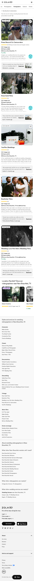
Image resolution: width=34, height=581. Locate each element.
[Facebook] (2, 528)
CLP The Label (5, 412)
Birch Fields (5, 435)
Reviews (4, 541)
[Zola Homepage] (8, 2)
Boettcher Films (6, 398)
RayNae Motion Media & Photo (9, 428)
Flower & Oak (5, 418)
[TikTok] (13, 528)
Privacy (3, 560)
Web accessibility (6, 567)
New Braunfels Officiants (8, 455)
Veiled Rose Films (6, 378)
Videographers (17, 6)
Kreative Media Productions (9, 366)
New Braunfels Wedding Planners (10, 468)
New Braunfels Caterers (8, 462)
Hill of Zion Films (6, 331)
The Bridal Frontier (6, 334)
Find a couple (5, 516)
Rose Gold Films (6, 395)
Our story (4, 539)
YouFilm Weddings (6, 404)
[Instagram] (10, 528)
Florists (30, 6)
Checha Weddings (6, 338)
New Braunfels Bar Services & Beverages (12, 457)
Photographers (7, 6)
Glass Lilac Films (6, 416)
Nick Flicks (4, 380)
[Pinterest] (5, 528)
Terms (3, 562)
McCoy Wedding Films (7, 421)
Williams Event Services (8, 364)
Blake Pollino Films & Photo (8, 350)
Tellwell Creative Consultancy (9, 362)
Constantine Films (6, 336)
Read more (21, 66)
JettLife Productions (7, 437)
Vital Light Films (6, 368)
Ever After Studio (6, 430)
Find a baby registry (7, 518)
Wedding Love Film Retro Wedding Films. (12, 400)
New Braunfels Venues (7, 475)
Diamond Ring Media (7, 345)
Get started (8, 523)
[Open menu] (2, 2)
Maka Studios (5, 329)
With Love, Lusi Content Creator (10, 384)
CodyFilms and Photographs (9, 348)
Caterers (25, 6)
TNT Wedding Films (7, 370)
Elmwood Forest (6, 382)
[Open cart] (31, 2)
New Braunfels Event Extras (9, 453)
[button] (30, 21)
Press (3, 546)
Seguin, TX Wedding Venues (9, 497)
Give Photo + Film (6, 354)
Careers (4, 544)
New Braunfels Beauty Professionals (11, 464)
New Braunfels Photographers (9, 473)
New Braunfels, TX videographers (10, 10)
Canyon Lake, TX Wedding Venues (10, 494)
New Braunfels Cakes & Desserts (10, 460)
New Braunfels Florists (7, 471)
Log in (3, 514)
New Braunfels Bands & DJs (9, 466)
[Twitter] (8, 528)
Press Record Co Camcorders (9, 402)
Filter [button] (18, 577)
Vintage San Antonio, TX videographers (12, 484)
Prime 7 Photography (7, 352)
